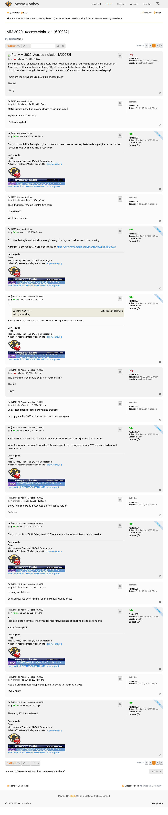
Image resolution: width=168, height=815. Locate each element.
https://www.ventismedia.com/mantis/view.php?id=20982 (86, 247)
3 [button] (157, 45)
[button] (158, 4)
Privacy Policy (157, 803)
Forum (109, 4)
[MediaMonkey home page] (8, 4)
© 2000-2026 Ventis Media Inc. (19, 803)
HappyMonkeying (54, 164)
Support (121, 4)
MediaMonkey (26, 4)
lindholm (132, 102)
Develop (147, 4)
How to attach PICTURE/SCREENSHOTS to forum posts (34, 186)
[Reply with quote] (120, 55)
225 (136, 106)
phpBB (73, 796)
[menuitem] (23, 12)
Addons (134, 4)
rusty (131, 54)
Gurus (20, 39)
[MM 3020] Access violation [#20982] (37, 32)
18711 (138, 138)
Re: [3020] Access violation (20, 101)
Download (96, 4)
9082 (137, 58)
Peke (131, 134)
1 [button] (150, 45)
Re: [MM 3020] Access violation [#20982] (41, 55)
